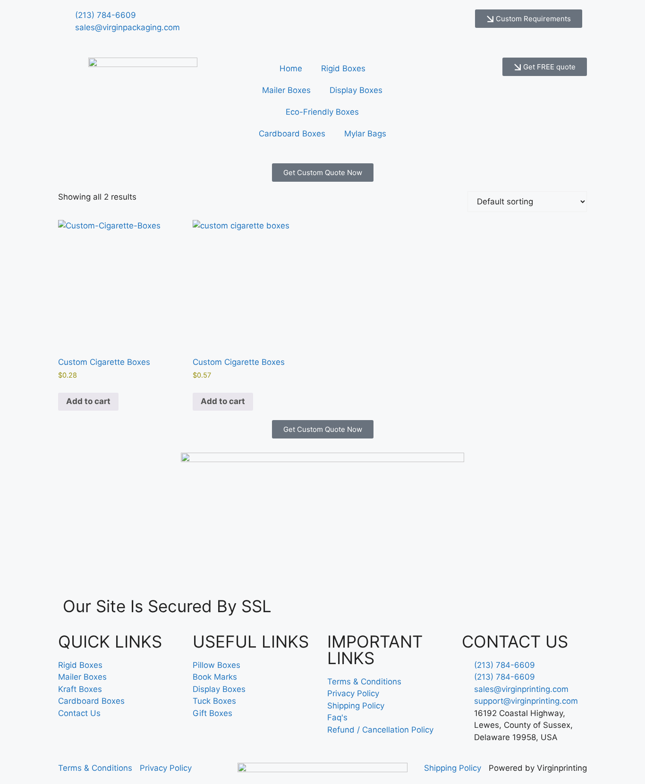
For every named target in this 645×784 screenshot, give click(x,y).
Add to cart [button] (88, 401)
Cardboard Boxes (292, 133)
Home (291, 68)
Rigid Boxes (343, 68)
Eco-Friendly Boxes (322, 112)
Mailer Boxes (286, 90)
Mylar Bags (365, 133)
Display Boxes (356, 90)
